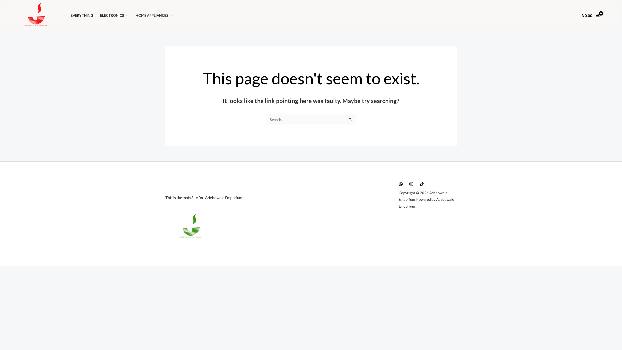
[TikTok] (422, 184)
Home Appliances (152, 15)
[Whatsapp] (401, 184)
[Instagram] (411, 184)
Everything (82, 15)
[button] (126, 15)
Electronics (112, 15)
